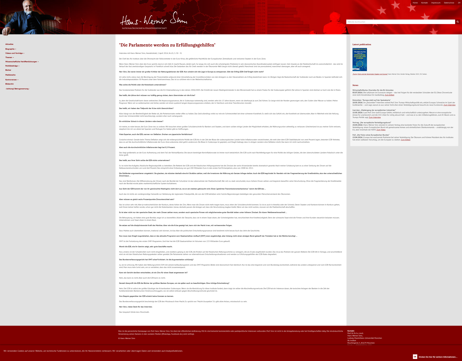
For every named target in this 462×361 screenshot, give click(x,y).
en (459, 2)
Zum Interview (450, 105)
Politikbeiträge (11, 66)
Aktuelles (9, 44)
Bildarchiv (9, 84)
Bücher (8, 70)
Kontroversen (11, 79)
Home (415, 2)
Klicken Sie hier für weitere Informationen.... (438, 357)
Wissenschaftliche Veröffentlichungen (21, 61)
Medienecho (10, 75)
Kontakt (424, 2)
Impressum (435, 2)
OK (415, 356)
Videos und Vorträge (14, 53)
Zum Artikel (389, 95)
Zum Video (381, 129)
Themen (9, 57)
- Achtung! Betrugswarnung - (17, 88)
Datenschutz (449, 2)
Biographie (10, 49)
